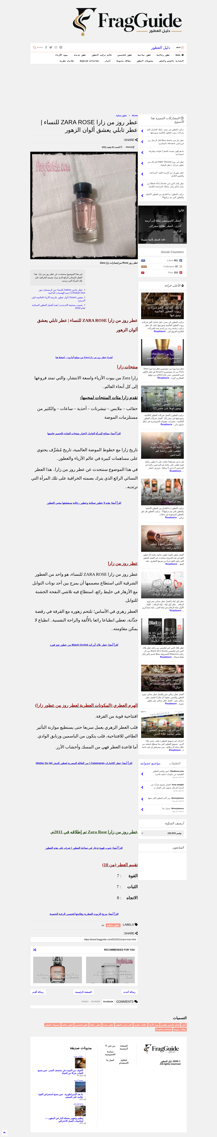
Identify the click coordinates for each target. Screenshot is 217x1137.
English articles (89, 61)
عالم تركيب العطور (102, 55)
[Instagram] (55, 47)
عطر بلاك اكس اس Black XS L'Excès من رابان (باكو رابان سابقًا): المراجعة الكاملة (162, 636)
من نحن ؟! (110, 1046)
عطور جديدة (80, 55)
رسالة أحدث (129, 992)
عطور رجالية (163, 55)
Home (178, 55)
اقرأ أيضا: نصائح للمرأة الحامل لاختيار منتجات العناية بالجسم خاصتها (84, 433)
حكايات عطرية (67, 61)
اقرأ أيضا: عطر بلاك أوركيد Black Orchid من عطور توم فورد (84, 644)
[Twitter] (50, 47)
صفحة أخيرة (78, 1080)
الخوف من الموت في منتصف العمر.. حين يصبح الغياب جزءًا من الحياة (60, 1071)
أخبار (108, 61)
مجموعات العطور (145, 61)
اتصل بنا (110, 1060)
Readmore (160, 331)
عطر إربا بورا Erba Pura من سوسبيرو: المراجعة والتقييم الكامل (163, 357)
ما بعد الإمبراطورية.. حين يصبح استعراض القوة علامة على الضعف (60, 1095)
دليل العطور (160, 47)
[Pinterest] (60, 47)
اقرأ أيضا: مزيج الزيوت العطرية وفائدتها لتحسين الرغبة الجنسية (84, 913)
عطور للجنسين (125, 55)
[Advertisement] (108, 89)
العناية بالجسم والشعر (171, 61)
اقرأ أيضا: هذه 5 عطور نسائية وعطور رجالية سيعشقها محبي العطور (84, 502)
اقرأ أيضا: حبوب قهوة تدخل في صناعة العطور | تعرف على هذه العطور (84, 847)
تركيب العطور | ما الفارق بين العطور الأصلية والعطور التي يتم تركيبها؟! (163, 497)
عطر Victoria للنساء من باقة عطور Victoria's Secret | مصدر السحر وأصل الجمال (113, 974)
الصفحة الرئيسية (83, 992)
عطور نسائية (144, 55)
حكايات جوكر (78, 1056)
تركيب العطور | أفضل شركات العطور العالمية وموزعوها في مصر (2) (166, 404)
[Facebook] (46, 47)
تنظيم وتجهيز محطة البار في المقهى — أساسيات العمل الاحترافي (64, 1119)
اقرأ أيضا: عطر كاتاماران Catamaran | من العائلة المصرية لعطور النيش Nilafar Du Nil (84, 763)
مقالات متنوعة (123, 61)
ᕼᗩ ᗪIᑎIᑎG (78, 1104)
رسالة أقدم (38, 992)
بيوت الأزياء (61, 55)
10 (178, 724)
